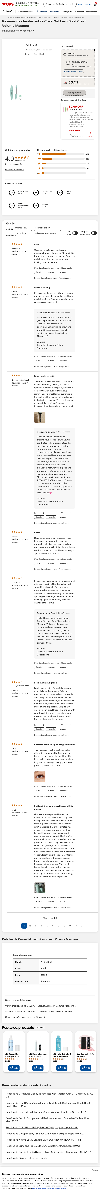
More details (74, 130)
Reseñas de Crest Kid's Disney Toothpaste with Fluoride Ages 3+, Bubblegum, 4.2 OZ (49, 1095)
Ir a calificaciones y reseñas (17, 30)
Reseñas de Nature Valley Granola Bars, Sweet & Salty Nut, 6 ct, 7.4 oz (43, 1139)
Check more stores (73, 71)
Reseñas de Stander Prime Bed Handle (26, 1158)
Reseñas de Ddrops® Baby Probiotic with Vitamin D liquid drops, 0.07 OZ (44, 1133)
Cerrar (95, 1170)
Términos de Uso (59, 1188)
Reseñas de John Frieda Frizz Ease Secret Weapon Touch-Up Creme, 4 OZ (46, 1112)
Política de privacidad (41, 1188)
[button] (75, 233)
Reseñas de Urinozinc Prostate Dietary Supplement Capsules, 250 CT (43, 1145)
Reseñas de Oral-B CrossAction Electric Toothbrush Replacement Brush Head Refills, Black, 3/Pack (48, 1104)
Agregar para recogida (74, 93)
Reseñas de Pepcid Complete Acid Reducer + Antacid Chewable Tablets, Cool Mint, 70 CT (47, 1120)
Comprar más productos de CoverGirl (25, 1017)
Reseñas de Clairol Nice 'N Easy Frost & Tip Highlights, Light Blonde (42, 1127)
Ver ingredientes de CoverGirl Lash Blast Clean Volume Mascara (39, 1005)
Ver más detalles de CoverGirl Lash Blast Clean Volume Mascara (39, 1011)
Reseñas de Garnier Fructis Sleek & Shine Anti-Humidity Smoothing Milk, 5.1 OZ (48, 1152)
